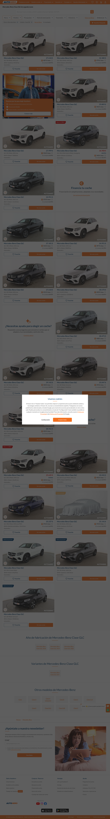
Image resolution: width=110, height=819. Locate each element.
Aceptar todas (62, 420)
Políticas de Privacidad (56, 414)
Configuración (45, 419)
